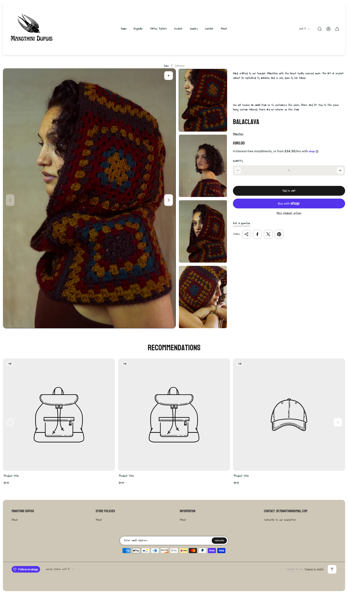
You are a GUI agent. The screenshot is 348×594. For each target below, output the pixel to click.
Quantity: (238, 161)
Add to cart (289, 191)
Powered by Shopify (314, 569)
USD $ (302, 29)
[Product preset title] (59, 415)
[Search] (320, 29)
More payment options (289, 213)
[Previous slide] (10, 200)
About (15, 520)
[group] (203, 100)
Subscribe (219, 540)
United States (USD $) (58, 569)
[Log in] (328, 29)
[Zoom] (168, 75)
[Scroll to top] (332, 569)
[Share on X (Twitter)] (268, 234)
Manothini (238, 134)
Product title (11, 476)
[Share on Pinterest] (279, 234)
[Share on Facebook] (257, 234)
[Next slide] (168, 200)
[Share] (246, 234)
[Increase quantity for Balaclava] (340, 170)
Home (166, 66)
